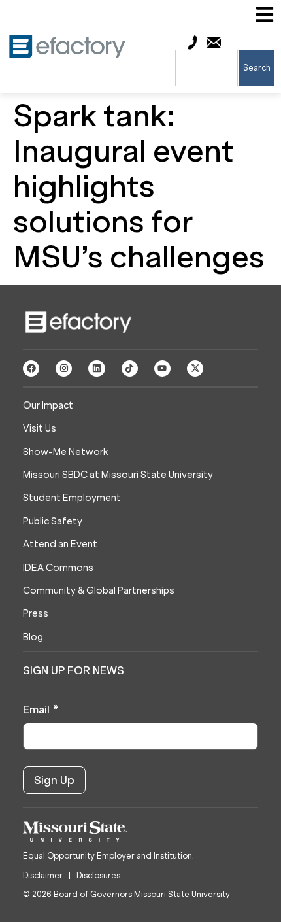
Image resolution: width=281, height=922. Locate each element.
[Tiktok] (130, 368)
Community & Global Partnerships (98, 591)
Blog (33, 637)
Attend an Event (60, 544)
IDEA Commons (58, 568)
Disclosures (98, 875)
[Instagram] (64, 368)
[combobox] (206, 68)
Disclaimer (43, 875)
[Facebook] (31, 368)
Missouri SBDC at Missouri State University (118, 475)
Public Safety (52, 521)
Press (35, 614)
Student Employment (72, 498)
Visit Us (39, 429)
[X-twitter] (195, 368)
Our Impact (48, 406)
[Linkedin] (96, 368)
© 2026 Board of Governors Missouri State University (126, 894)
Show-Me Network (65, 452)
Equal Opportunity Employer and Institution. (108, 856)
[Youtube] (162, 368)
